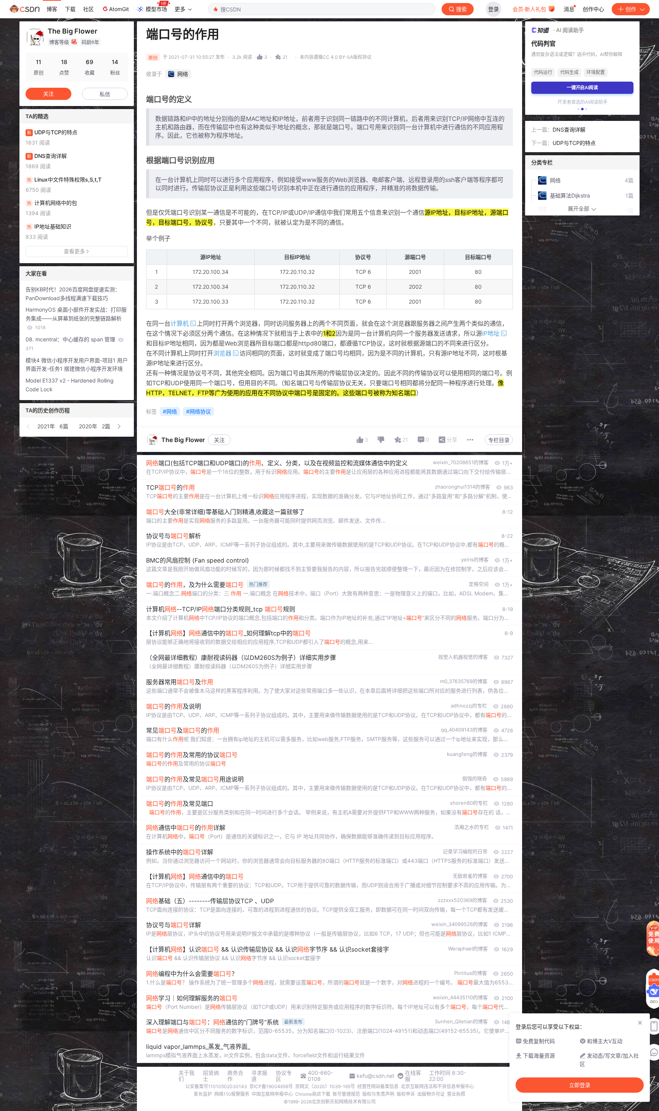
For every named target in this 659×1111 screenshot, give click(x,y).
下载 (70, 9)
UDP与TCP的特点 (574, 143)
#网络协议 (198, 411)
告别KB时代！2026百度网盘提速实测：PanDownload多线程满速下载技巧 (73, 293)
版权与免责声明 (378, 1094)
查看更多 (74, 251)
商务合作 (235, 1076)
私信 (105, 94)
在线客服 (413, 1076)
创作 (630, 9)
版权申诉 (406, 1094)
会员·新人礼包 (530, 9)
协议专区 (284, 1076)
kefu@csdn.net (375, 1076)
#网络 (170, 411)
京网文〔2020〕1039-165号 (325, 1086)
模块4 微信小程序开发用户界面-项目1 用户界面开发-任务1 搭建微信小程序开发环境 (77, 364)
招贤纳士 (211, 1076)
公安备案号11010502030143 (216, 1086)
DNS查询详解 (569, 129)
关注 (219, 440)
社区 (88, 9)
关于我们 (186, 1076)
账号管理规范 (346, 1094)
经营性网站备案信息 (378, 1086)
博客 (52, 9)
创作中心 (593, 9)
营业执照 (456, 1094)
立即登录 (579, 1085)
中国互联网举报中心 (272, 1094)
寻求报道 (259, 1076)
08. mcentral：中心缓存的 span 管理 (71, 343)
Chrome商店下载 (312, 1094)
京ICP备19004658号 (271, 1086)
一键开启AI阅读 (582, 87)
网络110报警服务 (231, 1094)
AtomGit (119, 9)
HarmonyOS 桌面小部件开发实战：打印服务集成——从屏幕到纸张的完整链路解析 (76, 318)
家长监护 (203, 1094)
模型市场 (156, 9)
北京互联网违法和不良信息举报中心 (437, 1086)
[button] (29, 426)
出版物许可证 (431, 1094)
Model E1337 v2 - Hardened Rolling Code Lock (70, 384)
